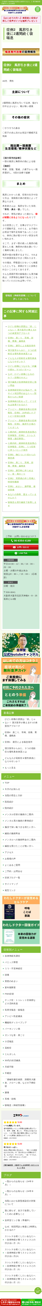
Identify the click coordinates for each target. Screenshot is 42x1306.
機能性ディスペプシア (16, 1022)
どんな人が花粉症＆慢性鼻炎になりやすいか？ (20, 760)
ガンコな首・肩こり (15, 1035)
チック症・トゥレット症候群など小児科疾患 (20, 1002)
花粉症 (8, 1048)
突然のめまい (11, 981)
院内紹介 (9, 808)
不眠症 (8, 1073)
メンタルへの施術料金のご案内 (20, 839)
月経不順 (9, 1067)
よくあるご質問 (12, 865)
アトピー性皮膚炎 (13, 1016)
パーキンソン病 (12, 1029)
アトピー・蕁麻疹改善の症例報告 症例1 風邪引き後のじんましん (22, 424)
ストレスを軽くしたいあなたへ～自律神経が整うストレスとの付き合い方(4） (20, 1252)
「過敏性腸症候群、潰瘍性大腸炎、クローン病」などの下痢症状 (20, 1082)
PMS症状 (9, 994)
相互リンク (10, 890)
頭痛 (7, 975)
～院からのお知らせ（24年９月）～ (19, 1183)
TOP (7, 783)
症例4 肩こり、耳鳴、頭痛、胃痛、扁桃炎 (21, 734)
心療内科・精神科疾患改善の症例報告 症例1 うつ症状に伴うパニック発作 (22, 446)
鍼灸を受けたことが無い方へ (19, 846)
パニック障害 (11, 962)
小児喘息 (9, 1041)
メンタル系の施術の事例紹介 (19, 821)
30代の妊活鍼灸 (13, 1060)
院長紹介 (9, 802)
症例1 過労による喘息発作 (22, 346)
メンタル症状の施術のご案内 (19, 814)
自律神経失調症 (12, 956)
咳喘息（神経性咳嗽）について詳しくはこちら (21, 297)
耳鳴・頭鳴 (10, 1099)
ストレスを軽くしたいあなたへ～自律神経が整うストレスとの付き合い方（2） (20, 1279)
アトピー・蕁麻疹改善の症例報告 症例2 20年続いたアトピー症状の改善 (22, 412)
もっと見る (10, 768)
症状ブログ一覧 (12, 877)
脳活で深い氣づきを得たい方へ (20, 827)
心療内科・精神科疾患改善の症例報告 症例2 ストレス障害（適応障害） (22, 435)
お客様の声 (10, 859)
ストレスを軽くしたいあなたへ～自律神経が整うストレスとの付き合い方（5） (20, 1239)
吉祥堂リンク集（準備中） (18, 1220)
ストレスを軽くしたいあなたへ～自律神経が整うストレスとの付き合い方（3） (20, 1265)
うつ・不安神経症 (13, 968)
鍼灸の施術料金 (12, 833)
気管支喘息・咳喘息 (15, 1010)
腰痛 (7, 1092)
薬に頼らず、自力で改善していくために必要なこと (20, 1212)
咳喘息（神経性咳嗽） (16, 1105)
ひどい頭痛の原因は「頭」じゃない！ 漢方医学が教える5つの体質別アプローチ (22, 329)
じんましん (10, 1054)
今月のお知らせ (12, 789)
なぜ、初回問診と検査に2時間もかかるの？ (21, 1228)
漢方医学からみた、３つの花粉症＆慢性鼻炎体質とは (20, 750)
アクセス (9, 852)
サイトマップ (11, 884)
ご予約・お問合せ (13, 871)
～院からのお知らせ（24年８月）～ (19, 1193)
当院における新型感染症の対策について (20, 1202)
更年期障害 (10, 987)
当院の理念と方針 (13, 795)
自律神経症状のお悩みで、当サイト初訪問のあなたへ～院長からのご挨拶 (22, 393)
